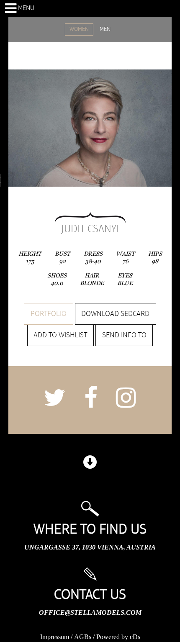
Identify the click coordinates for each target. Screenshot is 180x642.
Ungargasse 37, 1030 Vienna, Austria (90, 547)
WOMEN (79, 29)
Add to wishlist (60, 335)
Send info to (124, 335)
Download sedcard (115, 314)
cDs (135, 636)
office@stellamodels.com (90, 612)
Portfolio (49, 314)
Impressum (54, 636)
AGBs (82, 636)
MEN (105, 29)
